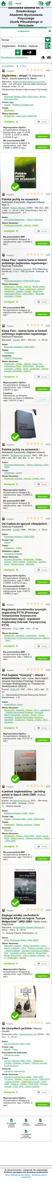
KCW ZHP (14, 689)
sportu (10, 289)
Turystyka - (13, 1079)
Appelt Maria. (13, 704)
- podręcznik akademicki (20, 116)
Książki (7, 105)
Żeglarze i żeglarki (21, 1063)
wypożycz (43, 136)
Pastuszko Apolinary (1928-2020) (22, 281)
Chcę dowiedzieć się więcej (17, 1175)
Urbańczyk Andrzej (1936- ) (19, 813)
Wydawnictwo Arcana (20, 800)
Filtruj (23, 66)
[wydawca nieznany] (22, 269)
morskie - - (21, 225)
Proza (15, 1049)
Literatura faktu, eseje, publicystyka (28, 819)
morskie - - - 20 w (24, 478)
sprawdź (43, 399)
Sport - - (31, 289)
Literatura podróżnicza (14, 1071)
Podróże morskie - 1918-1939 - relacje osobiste (26, 1085)
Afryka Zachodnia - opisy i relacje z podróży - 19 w (25, 947)
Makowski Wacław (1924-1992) (21, 96)
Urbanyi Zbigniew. (35, 219)
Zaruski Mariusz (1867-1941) (17, 1044)
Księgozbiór (24, 31)
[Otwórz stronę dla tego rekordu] (26, 175)
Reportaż (8, 830)
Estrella (16, 340)
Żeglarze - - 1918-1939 (24, 1084)
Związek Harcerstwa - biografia (24, 712)
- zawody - (17, 291)
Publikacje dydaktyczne (23, 105)
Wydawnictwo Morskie (21, 455)
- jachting (36, 561)
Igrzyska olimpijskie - (17, 371)
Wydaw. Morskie (18, 208)
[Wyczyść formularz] (43, 57)
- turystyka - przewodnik (20, 635)
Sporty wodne (38, 286)
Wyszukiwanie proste (10, 57)
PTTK (15, 628)
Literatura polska (11, 1055)
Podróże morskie (39, 1063)
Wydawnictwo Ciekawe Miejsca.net (29, 927)
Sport (6, 564)
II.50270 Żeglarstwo (13, 358)
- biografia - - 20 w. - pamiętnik (26, 710)
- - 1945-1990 (19, 836)
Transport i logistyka (13, 553)
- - (17, 286)
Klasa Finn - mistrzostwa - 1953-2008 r (23, 365)
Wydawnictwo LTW (28, 1034)
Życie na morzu (11, 1065)
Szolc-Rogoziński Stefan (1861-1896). (21, 940)
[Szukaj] (29, 52)
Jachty (19, 473)
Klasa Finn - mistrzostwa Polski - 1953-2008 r (24, 292)
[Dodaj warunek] (18, 52)
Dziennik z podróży (13, 946)
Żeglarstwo (9, 352)
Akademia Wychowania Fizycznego (29, 81)
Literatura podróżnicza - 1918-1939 (23, 1077)
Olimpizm (30, 564)
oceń (48, 70)
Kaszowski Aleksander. (14, 219)
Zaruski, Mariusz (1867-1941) (17, 1061)
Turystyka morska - (22, 953)
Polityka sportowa (24, 824)
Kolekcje (24, 57)
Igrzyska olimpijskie (13, 559)
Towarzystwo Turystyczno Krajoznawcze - (26, 636)
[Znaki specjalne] (49, 57)
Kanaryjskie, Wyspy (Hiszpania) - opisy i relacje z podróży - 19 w (26, 955)
